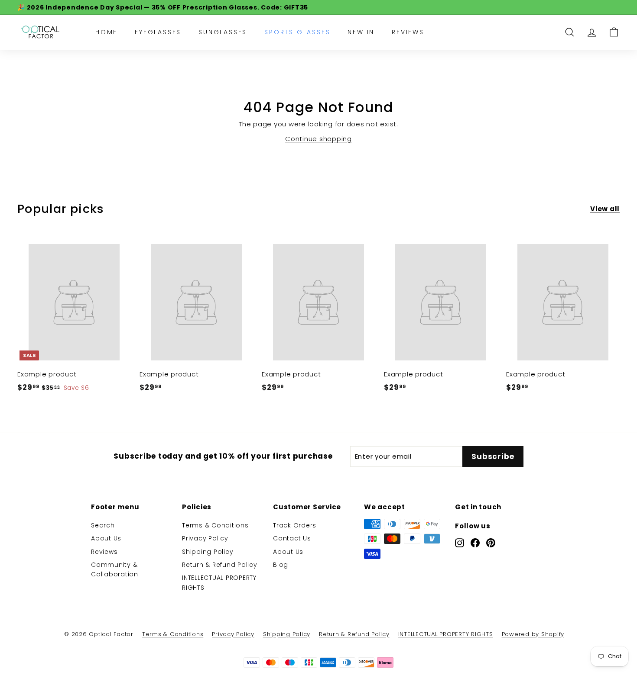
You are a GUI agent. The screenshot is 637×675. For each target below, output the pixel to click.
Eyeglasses (158, 32)
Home (106, 32)
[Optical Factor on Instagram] (459, 543)
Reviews (408, 32)
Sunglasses (222, 32)
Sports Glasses (297, 32)
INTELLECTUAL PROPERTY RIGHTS (219, 582)
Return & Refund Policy (219, 564)
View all (605, 208)
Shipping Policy (207, 551)
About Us (106, 538)
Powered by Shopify (533, 634)
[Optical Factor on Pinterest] (490, 543)
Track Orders (294, 525)
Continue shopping (318, 138)
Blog (280, 564)
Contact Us (292, 538)
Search (103, 525)
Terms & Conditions (215, 525)
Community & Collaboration (114, 569)
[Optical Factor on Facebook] (475, 543)
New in (361, 32)
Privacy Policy (205, 538)
